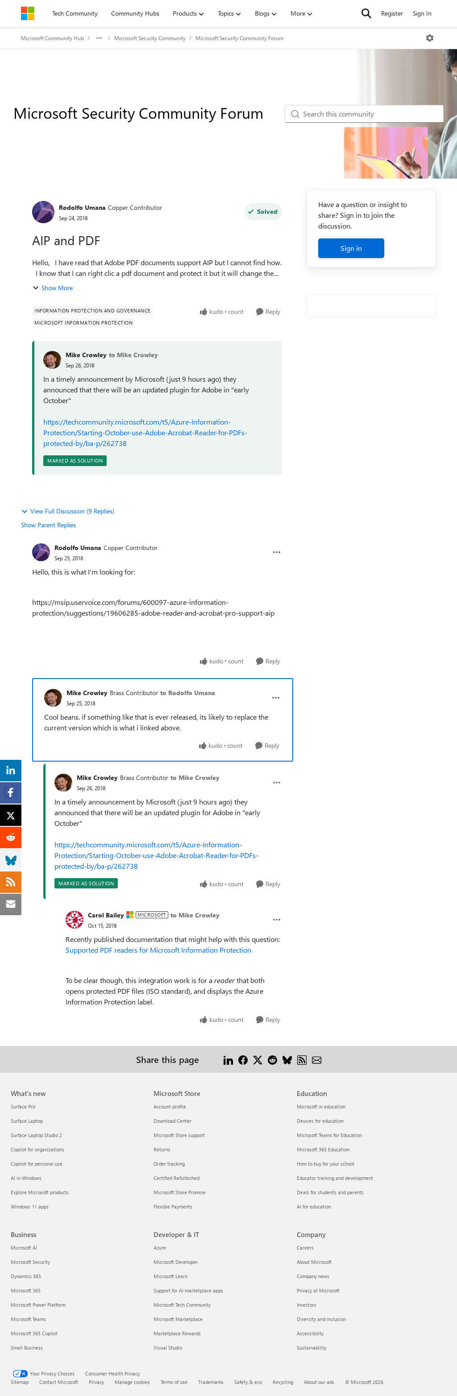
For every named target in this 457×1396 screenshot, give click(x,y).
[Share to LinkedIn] (228, 1059)
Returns (162, 1149)
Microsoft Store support (179, 1135)
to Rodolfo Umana (187, 692)
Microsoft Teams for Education (329, 1135)
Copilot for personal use (36, 1163)
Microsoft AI (24, 1247)
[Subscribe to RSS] (302, 1059)
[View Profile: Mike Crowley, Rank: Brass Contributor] (53, 698)
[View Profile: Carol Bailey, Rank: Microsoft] (74, 920)
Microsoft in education (321, 1106)
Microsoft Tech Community (182, 1304)
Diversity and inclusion (321, 1319)
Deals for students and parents (330, 1192)
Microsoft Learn (170, 1276)
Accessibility (310, 1333)
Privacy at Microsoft (318, 1290)
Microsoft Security (30, 1261)
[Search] (366, 13)
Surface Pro (23, 1106)
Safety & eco (248, 1382)
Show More (57, 287)
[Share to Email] (316, 1059)
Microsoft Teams (28, 1319)
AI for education (314, 1206)
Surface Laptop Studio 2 (36, 1135)
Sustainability (311, 1347)
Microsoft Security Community (150, 38)
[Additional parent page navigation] (99, 38)
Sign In (422, 13)
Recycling (283, 1382)
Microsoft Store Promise (180, 1192)
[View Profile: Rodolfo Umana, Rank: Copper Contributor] (43, 212)
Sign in (351, 248)
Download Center (172, 1120)
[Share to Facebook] (243, 1059)
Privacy (96, 1382)
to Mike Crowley (133, 354)
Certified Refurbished (176, 1178)
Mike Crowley (86, 354)
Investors (306, 1304)
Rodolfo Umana (82, 207)
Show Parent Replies (48, 525)
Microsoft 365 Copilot (34, 1333)
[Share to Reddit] (272, 1059)
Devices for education (320, 1120)
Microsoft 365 (26, 1290)
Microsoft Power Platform (38, 1304)
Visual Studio (168, 1347)
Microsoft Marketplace (178, 1319)
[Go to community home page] (27, 13)
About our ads (319, 1382)
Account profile (170, 1106)
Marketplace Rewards (177, 1333)
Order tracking (169, 1163)
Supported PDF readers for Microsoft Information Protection (158, 949)
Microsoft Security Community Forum (239, 38)
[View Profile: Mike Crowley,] (52, 360)
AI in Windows (26, 1178)
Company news (313, 1276)
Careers (305, 1247)
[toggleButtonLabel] (430, 38)
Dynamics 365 (26, 1276)
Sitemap (20, 1382)
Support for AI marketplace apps (188, 1290)
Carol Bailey (106, 915)
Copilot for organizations (37, 1149)
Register (392, 13)
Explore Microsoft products (40, 1192)
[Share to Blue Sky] (287, 1059)
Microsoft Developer (176, 1261)
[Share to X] (257, 1059)
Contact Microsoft (58, 1382)
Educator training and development (335, 1178)
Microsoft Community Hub (52, 38)
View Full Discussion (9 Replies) (72, 511)
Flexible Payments (173, 1206)
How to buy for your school (325, 1163)
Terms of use (174, 1382)
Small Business (27, 1347)
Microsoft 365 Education (323, 1149)
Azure (160, 1247)
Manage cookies (132, 1382)
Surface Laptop (27, 1120)
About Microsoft (314, 1261)
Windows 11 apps (30, 1206)
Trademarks (211, 1382)
